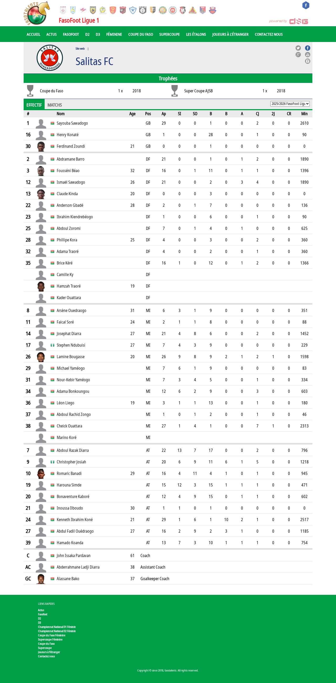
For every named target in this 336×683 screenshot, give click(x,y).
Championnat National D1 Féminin (57, 627)
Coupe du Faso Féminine (51, 635)
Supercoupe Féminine (50, 639)
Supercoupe (169, 34)
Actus (51, 34)
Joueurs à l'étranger (230, 34)
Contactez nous (269, 34)
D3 (98, 34)
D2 (87, 34)
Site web (80, 48)
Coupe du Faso (140, 34)
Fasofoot (71, 34)
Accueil (33, 34)
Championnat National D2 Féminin (57, 631)
